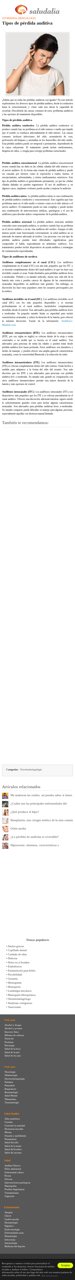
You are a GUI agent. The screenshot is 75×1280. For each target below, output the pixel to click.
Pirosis (8, 1175)
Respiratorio (10, 1089)
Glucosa (8, 1179)
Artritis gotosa (16, 946)
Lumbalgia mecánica (19, 990)
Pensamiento (11, 1139)
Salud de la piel (12, 1052)
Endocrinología (12, 1229)
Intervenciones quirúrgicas (17, 1182)
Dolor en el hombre (19, 962)
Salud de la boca (12, 1048)
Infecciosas (10, 1239)
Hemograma (14, 982)
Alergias (8, 1212)
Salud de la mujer (13, 1146)
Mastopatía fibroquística (22, 994)
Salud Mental (11, 1095)
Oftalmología (11, 1075)
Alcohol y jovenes (13, 1028)
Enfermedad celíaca (14, 1172)
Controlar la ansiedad (15, 1125)
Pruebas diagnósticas (14, 1189)
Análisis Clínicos (12, 1165)
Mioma (8, 1132)
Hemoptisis (14, 986)
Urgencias (9, 1196)
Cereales (8, 1122)
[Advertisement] (37, 596)
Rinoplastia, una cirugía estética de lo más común (41, 820)
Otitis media (18, 828)
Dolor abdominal (13, 1169)
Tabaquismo (10, 1099)
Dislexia (12, 958)
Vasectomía (14, 1007)
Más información (49, 1275)
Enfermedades (12, 1207)
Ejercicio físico (12, 1032)
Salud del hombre (13, 1149)
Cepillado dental (17, 950)
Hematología (11, 1236)
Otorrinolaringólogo (19, 998)
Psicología (9, 1045)
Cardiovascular (12, 1219)
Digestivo (9, 1226)
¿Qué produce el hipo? (24, 812)
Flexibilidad (15, 974)
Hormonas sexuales (14, 1129)
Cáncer (8, 1215)
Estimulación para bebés (21, 970)
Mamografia (10, 1186)
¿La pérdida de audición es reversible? (34, 836)
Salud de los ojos (13, 1055)
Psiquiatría (10, 1085)
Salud (7, 1160)
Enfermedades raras (14, 1232)
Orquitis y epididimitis (15, 1135)
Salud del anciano (13, 1152)
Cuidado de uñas (17, 954)
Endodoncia (15, 966)
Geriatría (13, 978)
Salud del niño (12, 1142)
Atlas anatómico (12, 1118)
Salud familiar (11, 1113)
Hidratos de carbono (14, 1035)
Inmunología (11, 1243)
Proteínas (9, 1042)
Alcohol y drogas (13, 1025)
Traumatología (12, 1102)
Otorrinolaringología (19, 18)
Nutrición (9, 1038)
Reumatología (11, 1092)
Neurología (10, 1072)
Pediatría (9, 1082)
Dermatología (11, 1222)
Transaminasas (12, 1193)
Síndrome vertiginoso (20, 1003)
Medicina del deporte (15, 1246)
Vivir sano (9, 1020)
